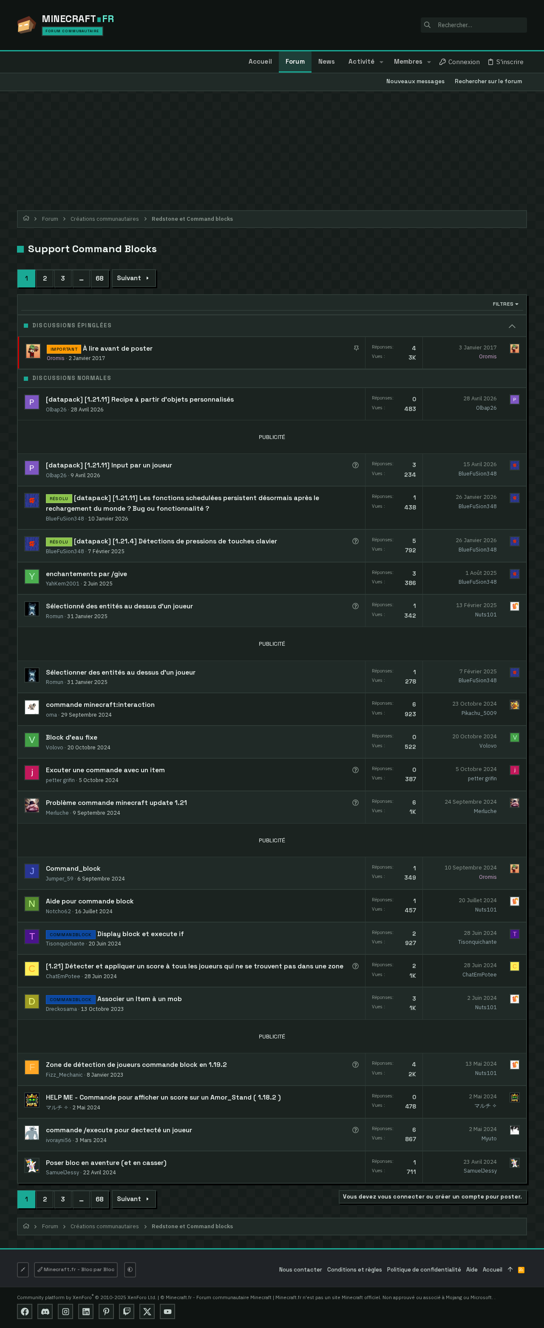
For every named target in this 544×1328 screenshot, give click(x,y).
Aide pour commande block (90, 901)
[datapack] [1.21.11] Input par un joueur (109, 465)
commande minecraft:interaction (100, 705)
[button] (381, 62)
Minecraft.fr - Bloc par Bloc (78, 1269)
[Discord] (45, 1311)
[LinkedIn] (86, 1311)
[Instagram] (65, 1311)
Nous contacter (300, 1269)
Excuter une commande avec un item (105, 770)
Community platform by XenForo (86, 1297)
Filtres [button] (503, 304)
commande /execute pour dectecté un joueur (119, 1130)
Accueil (492, 1269)
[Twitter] (147, 1311)
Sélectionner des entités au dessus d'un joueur (121, 672)
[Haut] (510, 1270)
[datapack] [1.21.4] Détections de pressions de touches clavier (175, 541)
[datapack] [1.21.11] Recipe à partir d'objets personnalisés (140, 399)
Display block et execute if (140, 934)
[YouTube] (167, 1311)
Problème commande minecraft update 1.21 (116, 803)
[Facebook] (24, 1311)
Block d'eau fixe (71, 737)
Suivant (129, 278)
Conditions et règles (354, 1269)
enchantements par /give (86, 574)
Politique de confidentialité (424, 1269)
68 (100, 278)
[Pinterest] (106, 1311)
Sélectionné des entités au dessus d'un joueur (119, 606)
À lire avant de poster (118, 348)
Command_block (73, 868)
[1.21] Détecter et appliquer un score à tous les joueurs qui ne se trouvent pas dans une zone (194, 966)
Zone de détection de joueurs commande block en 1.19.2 (136, 1065)
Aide (472, 1269)
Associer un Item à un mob (139, 999)
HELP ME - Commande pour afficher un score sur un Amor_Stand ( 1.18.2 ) (163, 1097)
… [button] (81, 278)
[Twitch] (126, 1311)
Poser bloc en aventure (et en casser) (106, 1163)
